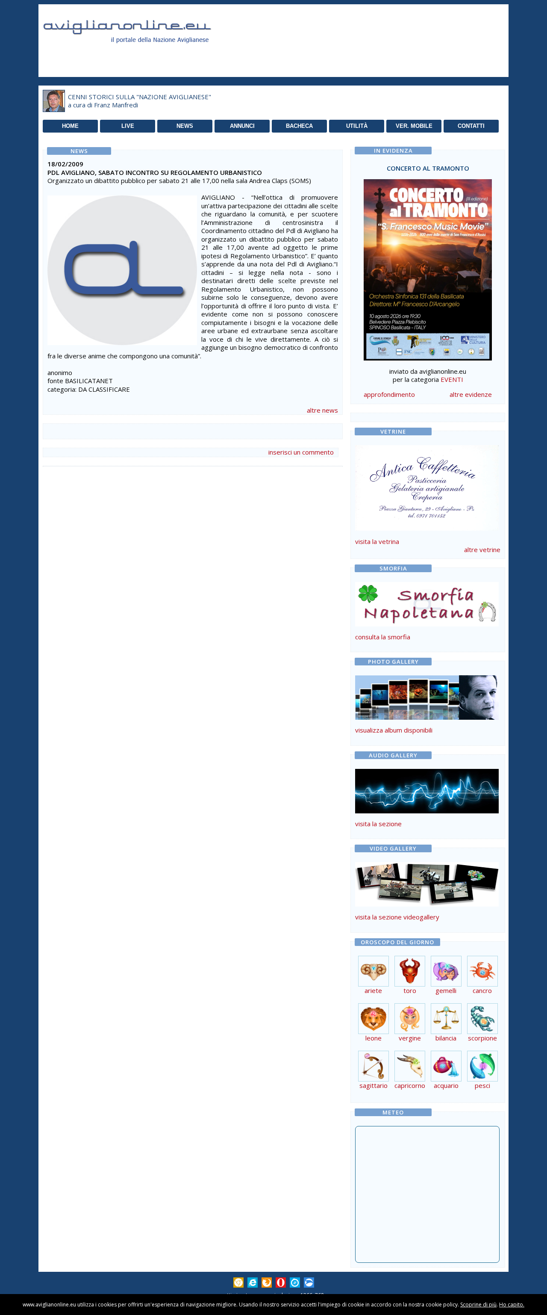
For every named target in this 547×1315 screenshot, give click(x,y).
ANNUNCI (242, 126)
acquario (446, 1085)
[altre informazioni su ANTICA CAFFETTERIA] (427, 486)
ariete (373, 990)
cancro (482, 990)
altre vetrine (482, 549)
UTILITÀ (357, 126)
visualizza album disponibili (393, 730)
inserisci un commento (301, 452)
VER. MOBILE (414, 126)
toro (409, 990)
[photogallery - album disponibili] (427, 717)
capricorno (409, 1085)
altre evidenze (471, 394)
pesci (482, 1085)
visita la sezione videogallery (397, 917)
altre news (322, 410)
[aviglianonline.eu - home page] (139, 53)
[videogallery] (427, 904)
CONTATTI (471, 126)
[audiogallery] (427, 811)
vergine (410, 1038)
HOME (70, 126)
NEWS (184, 126)
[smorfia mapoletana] (427, 624)
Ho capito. (511, 1304)
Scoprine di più (478, 1304)
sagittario (373, 1085)
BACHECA (299, 126)
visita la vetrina (377, 541)
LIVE (127, 126)
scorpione (482, 1038)
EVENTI (452, 379)
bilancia (445, 1038)
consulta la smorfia (382, 636)
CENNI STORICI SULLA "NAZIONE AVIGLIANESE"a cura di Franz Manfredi (139, 100)
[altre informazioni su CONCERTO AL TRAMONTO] (428, 267)
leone (373, 1038)
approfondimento (389, 394)
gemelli (445, 990)
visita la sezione (378, 823)
